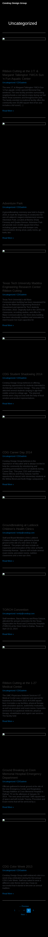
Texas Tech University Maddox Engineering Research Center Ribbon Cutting (22, 286)
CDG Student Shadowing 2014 (22, 374)
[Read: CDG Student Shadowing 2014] (24, 353)
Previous (24, 906)
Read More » (8, 111)
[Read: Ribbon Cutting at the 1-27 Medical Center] (24, 662)
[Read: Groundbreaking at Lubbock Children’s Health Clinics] (24, 508)
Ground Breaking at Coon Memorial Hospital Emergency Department (21, 773)
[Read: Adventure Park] (24, 160)
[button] (45, 3)
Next (24, 915)
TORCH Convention (15, 609)
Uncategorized (8, 83)
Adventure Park (12, 203)
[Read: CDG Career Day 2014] (24, 431)
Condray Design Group (14, 3)
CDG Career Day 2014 (17, 452)
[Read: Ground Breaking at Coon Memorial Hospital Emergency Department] (24, 749)
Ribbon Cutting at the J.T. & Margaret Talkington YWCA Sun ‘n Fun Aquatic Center (23, 74)
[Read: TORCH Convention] (24, 589)
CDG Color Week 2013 (17, 866)
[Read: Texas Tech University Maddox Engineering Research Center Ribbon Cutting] (24, 264)
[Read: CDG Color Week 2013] (24, 840)
